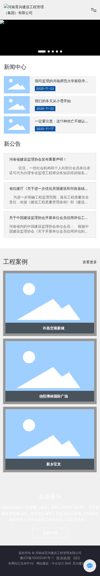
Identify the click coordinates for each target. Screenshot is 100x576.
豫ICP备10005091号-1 (37, 558)
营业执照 (63, 558)
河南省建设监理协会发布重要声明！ (38, 159)
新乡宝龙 (53, 464)
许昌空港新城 (53, 328)
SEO (76, 558)
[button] (42, 51)
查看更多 (90, 262)
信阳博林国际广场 (53, 396)
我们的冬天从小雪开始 (53, 101)
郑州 (68, 563)
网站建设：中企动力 (50, 563)
